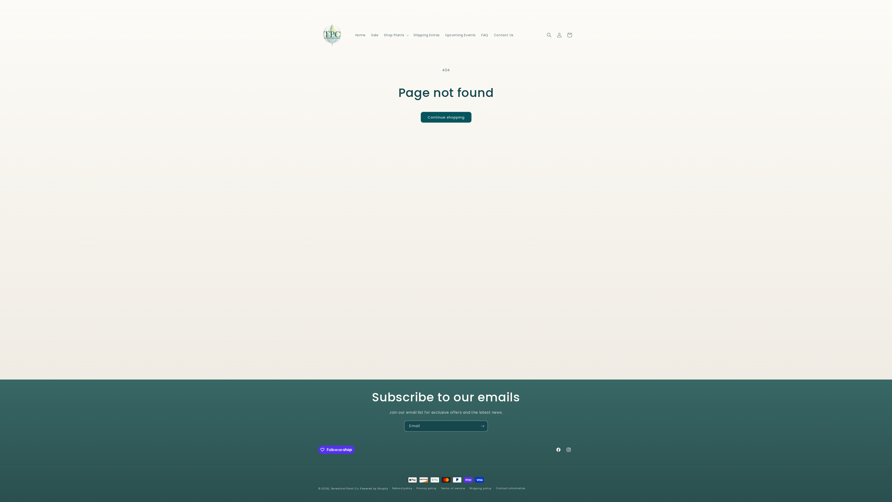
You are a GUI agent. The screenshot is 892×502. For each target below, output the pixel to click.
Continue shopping (446, 117)
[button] (396, 35)
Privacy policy (426, 488)
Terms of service (453, 488)
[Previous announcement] (396, 9)
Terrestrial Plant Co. (345, 488)
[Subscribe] (482, 426)
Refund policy (402, 488)
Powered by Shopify (374, 488)
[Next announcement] (495, 9)
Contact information (510, 488)
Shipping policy (480, 488)
